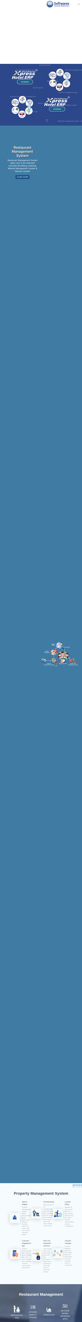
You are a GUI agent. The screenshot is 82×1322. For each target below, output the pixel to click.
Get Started (25, 82)
